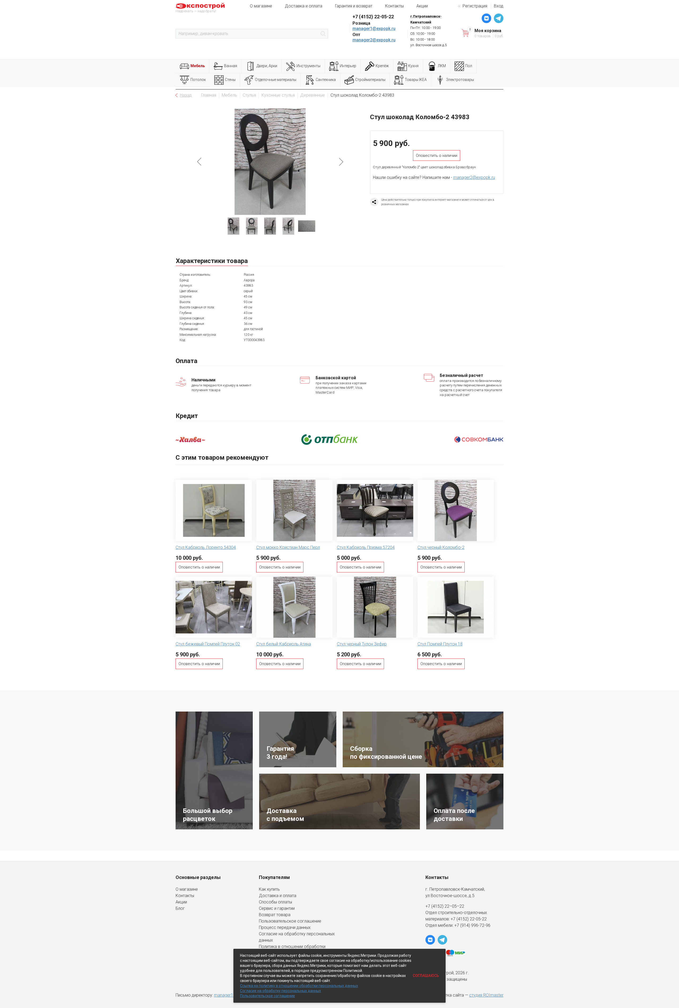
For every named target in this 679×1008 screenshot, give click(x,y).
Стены (230, 79)
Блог (180, 908)
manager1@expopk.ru (373, 28)
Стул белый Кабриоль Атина (283, 644)
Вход (498, 5)
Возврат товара (274, 914)
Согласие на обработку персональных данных (280, 991)
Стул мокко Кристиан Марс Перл (288, 547)
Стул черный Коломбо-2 (440, 547)
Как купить (269, 889)
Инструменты (308, 66)
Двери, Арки (266, 66)
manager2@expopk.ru (373, 39)
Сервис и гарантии (277, 908)
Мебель (197, 66)
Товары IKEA (416, 79)
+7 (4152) (460, 918)
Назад (186, 95)
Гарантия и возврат (353, 5)
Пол (468, 66)
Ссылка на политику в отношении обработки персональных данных (299, 986)
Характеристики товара (212, 261)
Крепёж (382, 66)
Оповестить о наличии (436, 155)
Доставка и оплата (303, 5)
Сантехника (326, 79)
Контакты (394, 5)
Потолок (198, 79)
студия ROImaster (486, 995)
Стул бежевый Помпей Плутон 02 (208, 644)
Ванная (230, 66)
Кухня (413, 66)
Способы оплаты (275, 901)
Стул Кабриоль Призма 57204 (366, 547)
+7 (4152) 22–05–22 (444, 906)
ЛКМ (442, 66)
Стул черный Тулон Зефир (362, 644)
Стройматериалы (370, 79)
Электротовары (460, 79)
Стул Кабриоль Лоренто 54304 (206, 547)
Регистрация (475, 5)
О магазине (261, 5)
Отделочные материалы (275, 79)
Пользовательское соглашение (290, 921)
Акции (422, 5)
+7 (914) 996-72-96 (472, 925)
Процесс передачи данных (285, 927)
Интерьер (348, 66)
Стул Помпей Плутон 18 (440, 644)
